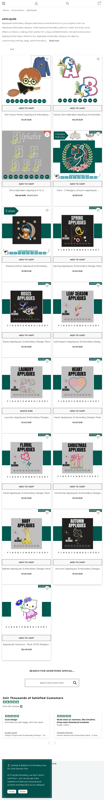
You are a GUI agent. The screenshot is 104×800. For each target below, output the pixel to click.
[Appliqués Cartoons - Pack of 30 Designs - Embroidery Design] (26, 609)
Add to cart (26, 108)
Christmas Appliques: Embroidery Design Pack (77, 493)
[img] (53, 702)
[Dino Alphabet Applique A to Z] (26, 155)
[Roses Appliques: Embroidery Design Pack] (26, 306)
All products (18, 10)
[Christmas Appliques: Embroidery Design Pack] (77, 458)
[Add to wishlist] (47, 58)
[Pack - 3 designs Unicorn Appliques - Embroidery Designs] (77, 155)
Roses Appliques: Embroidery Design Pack (26, 341)
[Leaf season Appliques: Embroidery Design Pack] (77, 306)
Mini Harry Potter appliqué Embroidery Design (26, 114)
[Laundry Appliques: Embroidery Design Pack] (26, 382)
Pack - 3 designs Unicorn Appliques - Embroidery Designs (77, 190)
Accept (11, 792)
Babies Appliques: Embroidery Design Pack (26, 568)
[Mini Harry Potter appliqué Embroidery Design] (26, 79)
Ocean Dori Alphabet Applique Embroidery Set (77, 114)
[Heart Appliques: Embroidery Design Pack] (77, 382)
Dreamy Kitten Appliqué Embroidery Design (26, 266)
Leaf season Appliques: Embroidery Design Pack (77, 341)
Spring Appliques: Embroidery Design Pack (77, 266)
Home (6, 10)
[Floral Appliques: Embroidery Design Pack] (26, 458)
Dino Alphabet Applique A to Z (26, 190)
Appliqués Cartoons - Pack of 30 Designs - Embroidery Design (26, 644)
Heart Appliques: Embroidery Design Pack (77, 417)
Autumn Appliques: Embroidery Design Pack (77, 568)
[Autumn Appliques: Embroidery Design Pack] (77, 533)
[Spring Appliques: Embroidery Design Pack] (77, 230)
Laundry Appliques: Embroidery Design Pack (26, 417)
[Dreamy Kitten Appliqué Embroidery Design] (26, 230)
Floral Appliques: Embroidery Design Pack (26, 493)
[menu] (3, 3)
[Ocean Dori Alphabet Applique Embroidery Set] (77, 79)
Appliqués (32, 10)
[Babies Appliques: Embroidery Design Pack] (26, 533)
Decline (23, 792)
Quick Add (26, 411)
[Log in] (36, 3)
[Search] (67, 3)
